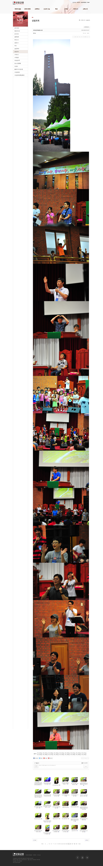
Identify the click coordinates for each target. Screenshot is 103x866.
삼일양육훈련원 (83, 2)
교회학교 (37, 9)
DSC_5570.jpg (50, 754)
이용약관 (34, 854)
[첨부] (89, 37)
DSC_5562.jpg (39, 754)
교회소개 (85, 9)
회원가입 (78, 2)
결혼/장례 (16, 36)
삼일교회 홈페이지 (18, 3)
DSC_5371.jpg (83, 753)
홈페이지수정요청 (18, 69)
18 (74, 843)
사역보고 (16, 54)
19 (76, 843)
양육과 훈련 (27, 9)
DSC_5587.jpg (83, 754)
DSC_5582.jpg (61, 754)
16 (70, 843)
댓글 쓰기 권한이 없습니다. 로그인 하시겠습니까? (47, 765)
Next (79, 843)
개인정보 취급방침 (29, 854)
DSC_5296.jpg (50, 753)
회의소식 (16, 39)
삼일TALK (16, 48)
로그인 (75, 2)
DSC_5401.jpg (72, 753)
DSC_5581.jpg (56, 754)
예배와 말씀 (18, 9)
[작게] (79, 37)
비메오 (87, 857)
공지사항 (16, 28)
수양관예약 (17, 72)
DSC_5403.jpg (78, 753)
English (88, 2)
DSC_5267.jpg (45, 753)
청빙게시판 (17, 31)
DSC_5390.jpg (67, 753)
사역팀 (66, 9)
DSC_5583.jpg (67, 754)
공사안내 (16, 33)
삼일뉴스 (16, 42)
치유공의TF (17, 60)
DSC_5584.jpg (72, 754)
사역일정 (16, 57)
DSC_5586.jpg (78, 754)
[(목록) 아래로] (83, 37)
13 (64, 843)
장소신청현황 (17, 63)
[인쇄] (87, 37)
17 (72, 843)
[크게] (77, 37)
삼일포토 (16, 51)
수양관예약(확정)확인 (19, 75)
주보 (15, 45)
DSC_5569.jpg (45, 754)
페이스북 (77, 857)
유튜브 (82, 857)
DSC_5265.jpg (39, 753)
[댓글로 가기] (85, 37)
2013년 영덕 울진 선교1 (38, 30)
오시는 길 (38, 854)
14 (66, 843)
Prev (42, 843)
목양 (56, 9)
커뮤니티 (75, 9)
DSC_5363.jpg (56, 753)
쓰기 (87, 840)
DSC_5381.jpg (61, 753)
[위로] (81, 37)
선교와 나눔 (47, 9)
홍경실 (34, 33)
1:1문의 (16, 66)
